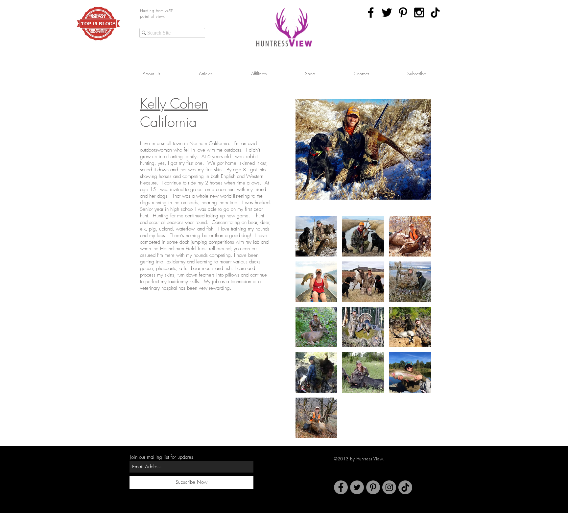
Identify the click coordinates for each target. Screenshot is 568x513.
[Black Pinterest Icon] (403, 12)
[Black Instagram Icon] (419, 12)
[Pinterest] (373, 487)
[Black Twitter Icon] (387, 12)
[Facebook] (341, 487)
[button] (316, 236)
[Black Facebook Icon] (371, 12)
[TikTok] (435, 12)
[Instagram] (389, 487)
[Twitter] (357, 487)
